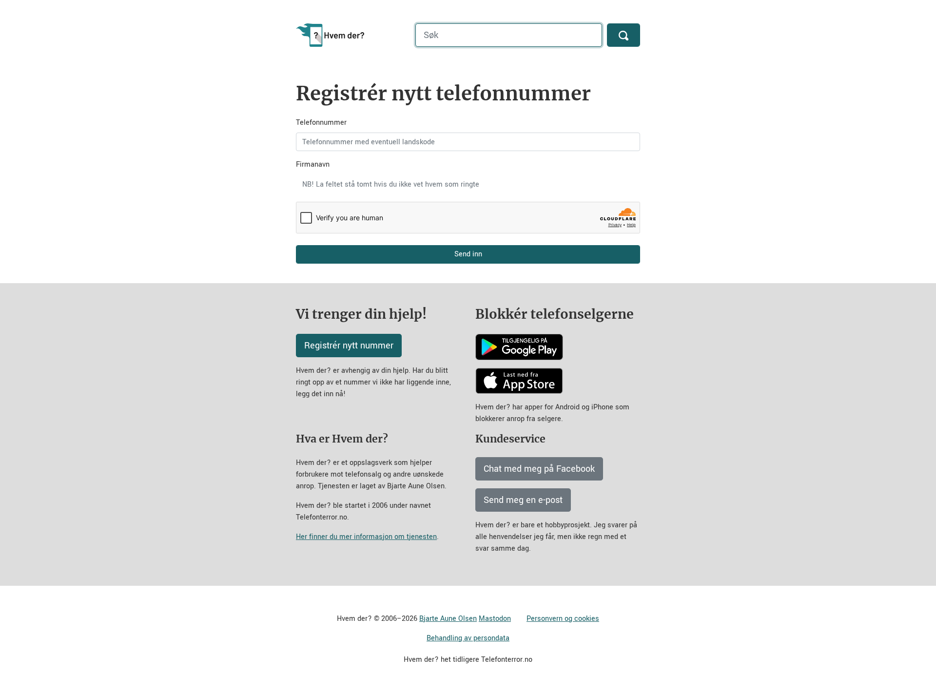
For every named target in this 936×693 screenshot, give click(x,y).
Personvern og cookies (562, 619)
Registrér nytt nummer (348, 345)
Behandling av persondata (468, 638)
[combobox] (468, 184)
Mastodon (495, 619)
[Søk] (623, 35)
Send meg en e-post (523, 500)
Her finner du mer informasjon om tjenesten (366, 537)
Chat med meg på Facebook (539, 468)
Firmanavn (313, 164)
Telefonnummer (321, 122)
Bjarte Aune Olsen (448, 619)
